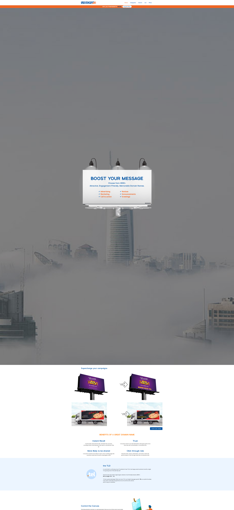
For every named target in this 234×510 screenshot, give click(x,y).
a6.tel (116, 6)
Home (126, 2)
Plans (150, 2)
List (145, 2)
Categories (133, 2)
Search (140, 2)
